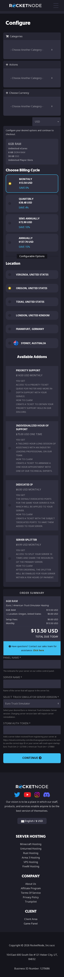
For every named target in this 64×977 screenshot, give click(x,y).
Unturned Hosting (30, 848)
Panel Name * (12, 657)
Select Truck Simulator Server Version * (31, 697)
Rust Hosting (30, 853)
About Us (30, 884)
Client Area (30, 919)
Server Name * (12, 677)
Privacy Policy (31, 897)
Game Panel (31, 923)
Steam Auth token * (16, 723)
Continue (30, 758)
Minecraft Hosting (30, 844)
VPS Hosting (31, 862)
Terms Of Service (31, 892)
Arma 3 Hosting (31, 857)
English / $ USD (33, 821)
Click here (38, 650)
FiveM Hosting (30, 866)
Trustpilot (31, 901)
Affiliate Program (31, 888)
